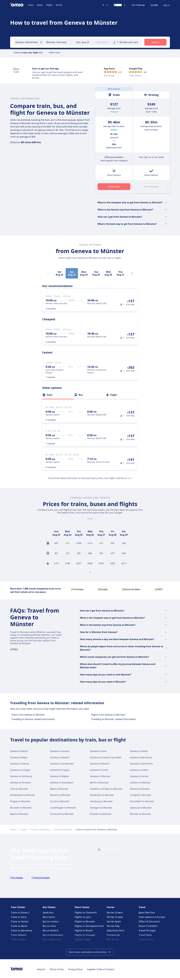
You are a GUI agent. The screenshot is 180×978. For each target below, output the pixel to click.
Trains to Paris (19, 917)
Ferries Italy (113, 926)
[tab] (58, 395)
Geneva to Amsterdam (62, 763)
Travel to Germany (40, 829)
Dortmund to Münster (62, 813)
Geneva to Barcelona (141, 757)
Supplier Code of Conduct (100, 969)
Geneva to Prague (59, 769)
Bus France (49, 917)
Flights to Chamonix (86, 912)
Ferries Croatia (115, 917)
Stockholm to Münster (102, 795)
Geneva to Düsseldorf (61, 782)
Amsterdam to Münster (22, 795)
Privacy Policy (75, 969)
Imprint (41, 969)
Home (13, 829)
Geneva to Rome (139, 751)
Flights (49, 5)
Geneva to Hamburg (21, 776)
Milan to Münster (59, 788)
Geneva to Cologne (20, 769)
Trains (31, 5)
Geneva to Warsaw (100, 776)
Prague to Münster (20, 801)
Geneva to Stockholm (141, 763)
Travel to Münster (62, 829)
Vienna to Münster (140, 788)
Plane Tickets (82, 907)
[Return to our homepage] (19, 5)
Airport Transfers (148, 926)
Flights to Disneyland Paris (89, 926)
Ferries (59, 5)
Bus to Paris (49, 926)
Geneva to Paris (98, 751)
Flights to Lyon (83, 917)
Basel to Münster (19, 813)
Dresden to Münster (101, 813)
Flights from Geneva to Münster (108, 714)
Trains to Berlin (19, 926)
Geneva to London (60, 751)
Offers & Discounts (149, 921)
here (128, 478)
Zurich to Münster (59, 801)
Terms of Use (57, 969)
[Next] (132, 273)
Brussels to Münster (21, 807)
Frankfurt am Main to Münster (106, 788)
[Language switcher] (120, 5)
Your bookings (138, 5)
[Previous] (47, 533)
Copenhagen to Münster (63, 807)
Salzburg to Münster (141, 807)
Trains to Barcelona (21, 930)
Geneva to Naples (59, 776)
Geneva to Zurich (99, 769)
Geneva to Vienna (19, 763)
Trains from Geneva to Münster (28, 714)
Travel (23, 829)
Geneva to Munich (99, 763)
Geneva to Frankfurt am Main (105, 757)
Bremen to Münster (140, 813)
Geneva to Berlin (19, 751)
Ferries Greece (115, 912)
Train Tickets (18, 907)
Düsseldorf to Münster (142, 801)
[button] (84, 42)
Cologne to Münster (140, 795)
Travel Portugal (147, 930)
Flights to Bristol (84, 930)
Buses (40, 5)
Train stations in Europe (152, 917)
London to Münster (140, 782)
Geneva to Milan (18, 757)
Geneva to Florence (20, 782)
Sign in (166, 5)
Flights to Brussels (85, 921)
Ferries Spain (114, 921)
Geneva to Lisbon (139, 769)
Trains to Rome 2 (20, 912)
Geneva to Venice (139, 776)
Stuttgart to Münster (101, 807)
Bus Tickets (49, 907)
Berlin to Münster (99, 782)
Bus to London (51, 921)
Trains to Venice (19, 921)
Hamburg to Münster (101, 801)
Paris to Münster (19, 788)
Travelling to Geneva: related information (33, 719)
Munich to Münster (60, 795)
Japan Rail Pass (147, 912)
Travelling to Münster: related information (113, 719)
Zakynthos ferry (115, 930)
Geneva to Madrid (59, 757)
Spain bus (48, 912)
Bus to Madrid (50, 930)
